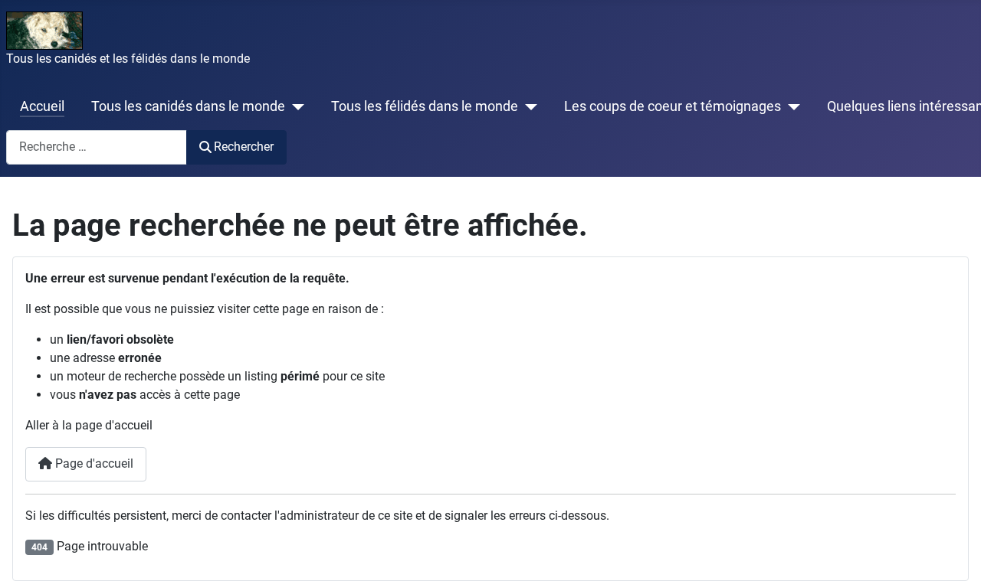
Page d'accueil (92, 463)
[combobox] (96, 147)
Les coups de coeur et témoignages (672, 106)
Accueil (42, 106)
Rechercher (244, 146)
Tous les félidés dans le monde (424, 106)
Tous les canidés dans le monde (188, 106)
